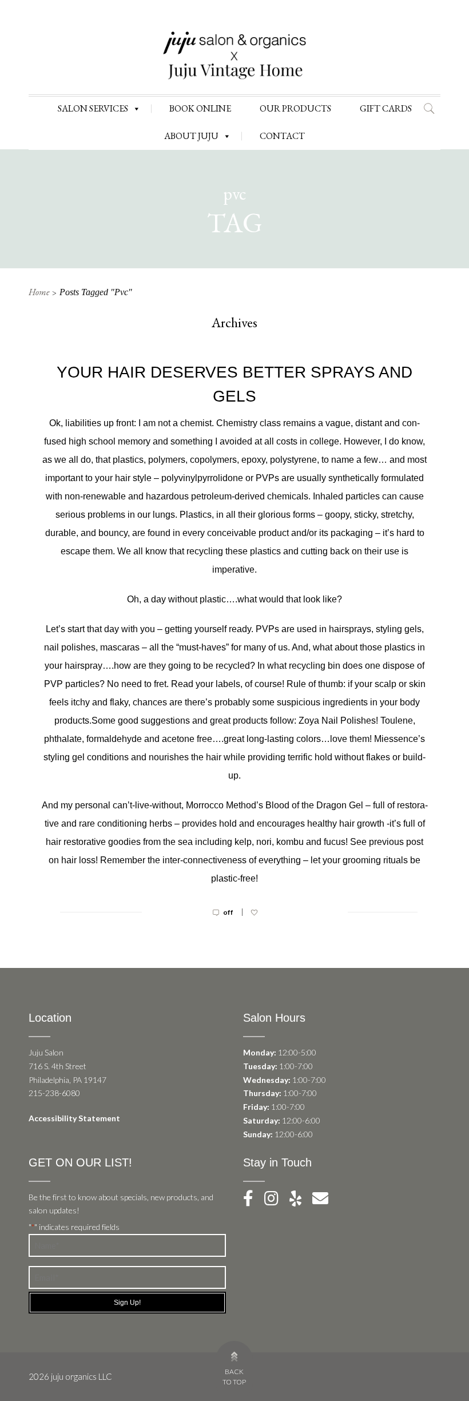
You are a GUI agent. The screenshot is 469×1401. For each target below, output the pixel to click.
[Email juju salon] (324, 1201)
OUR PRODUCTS (295, 108)
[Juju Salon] (234, 54)
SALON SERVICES (93, 108)
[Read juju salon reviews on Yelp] (300, 1201)
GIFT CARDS (386, 108)
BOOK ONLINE (200, 108)
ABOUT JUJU (191, 136)
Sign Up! (127, 1303)
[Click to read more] (234, 923)
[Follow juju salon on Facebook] (253, 1201)
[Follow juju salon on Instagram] (276, 1201)
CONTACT (282, 136)
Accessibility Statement (74, 1118)
